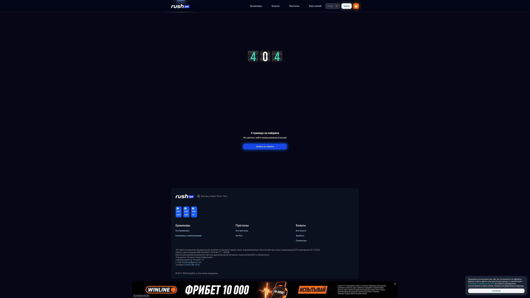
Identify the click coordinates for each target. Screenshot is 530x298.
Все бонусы (301, 231)
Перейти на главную (265, 146)
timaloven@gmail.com (192, 262)
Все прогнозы (242, 231)
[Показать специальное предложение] (356, 6)
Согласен (496, 290)
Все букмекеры (182, 231)
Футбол (239, 236)
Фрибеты (300, 236)
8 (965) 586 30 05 (192, 265)
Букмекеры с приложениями (189, 236)
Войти (346, 6)
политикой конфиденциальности (481, 284)
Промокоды (301, 241)
